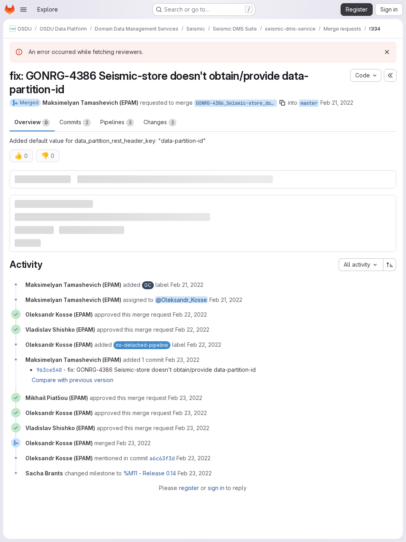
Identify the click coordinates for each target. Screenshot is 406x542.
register (189, 487)
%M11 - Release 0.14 (149, 473)
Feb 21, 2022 (336, 102)
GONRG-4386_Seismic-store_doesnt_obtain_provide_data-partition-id (236, 103)
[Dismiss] (387, 52)
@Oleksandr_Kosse (181, 299)
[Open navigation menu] (23, 9)
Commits (73, 122)
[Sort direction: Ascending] (389, 264)
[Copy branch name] (282, 103)
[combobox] (361, 264)
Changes (159, 122)
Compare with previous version (72, 380)
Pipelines (116, 122)
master (309, 103)
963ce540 (49, 369)
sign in (216, 487)
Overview (31, 122)
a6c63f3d (162, 458)
